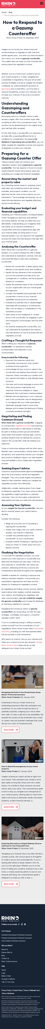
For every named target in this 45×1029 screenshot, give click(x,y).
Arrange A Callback (8, 979)
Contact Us (5, 958)
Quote (4, 970)
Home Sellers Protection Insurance (13, 941)
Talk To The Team (8, 982)
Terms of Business (8, 993)
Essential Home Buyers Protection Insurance (17, 935)
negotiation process (23, 426)
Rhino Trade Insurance (9, 961)
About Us (5, 949)
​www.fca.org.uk (35, 1012)
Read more (9, 730)
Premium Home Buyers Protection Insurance (17, 938)
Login (3, 973)
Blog (10, 12)
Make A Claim (6, 976)
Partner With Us (7, 952)
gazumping (6, 89)
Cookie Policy (17, 990)
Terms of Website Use (31, 990)
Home (4, 12)
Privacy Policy (6, 990)
